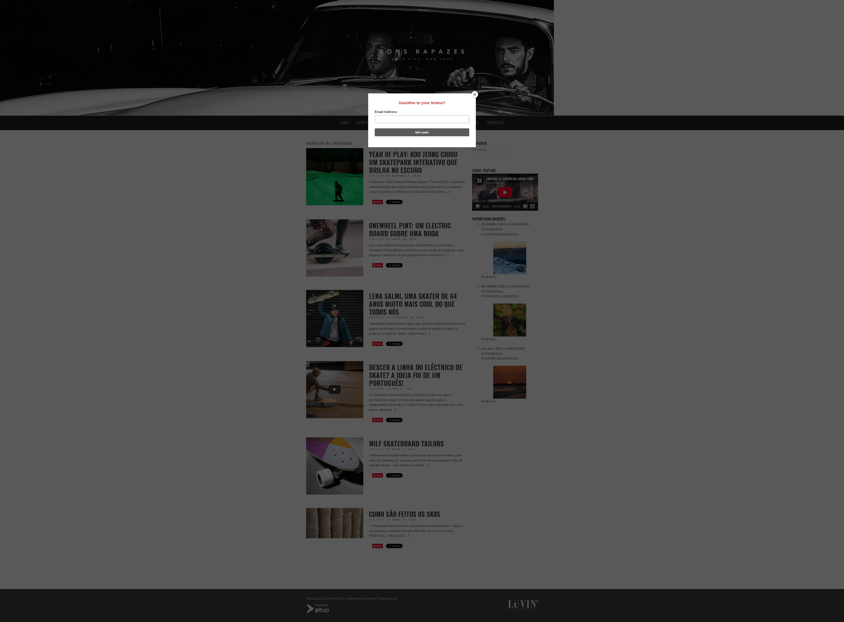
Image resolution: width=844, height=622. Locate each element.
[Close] (474, 94)
